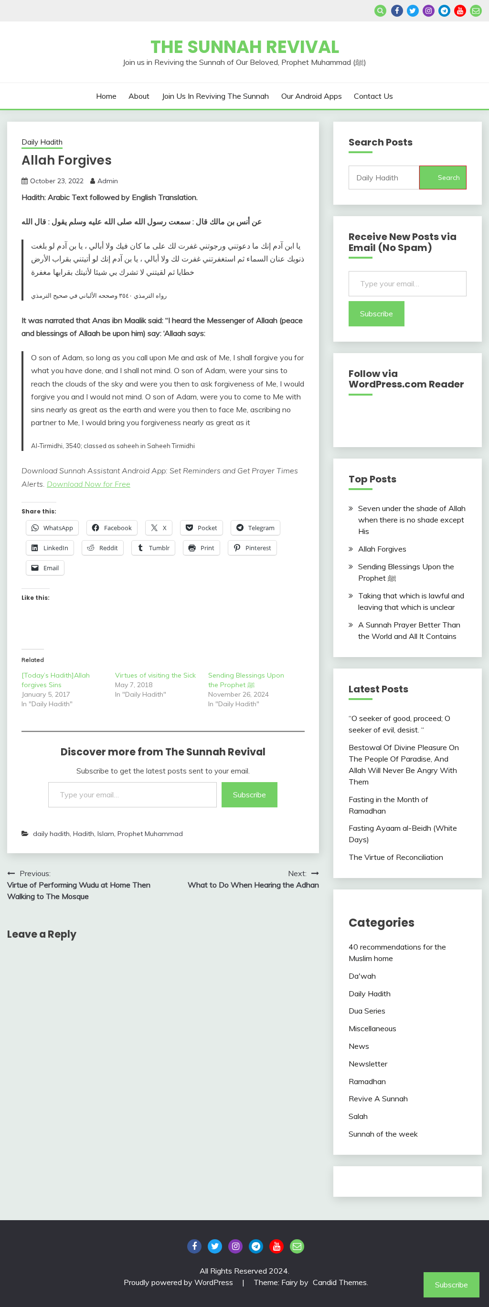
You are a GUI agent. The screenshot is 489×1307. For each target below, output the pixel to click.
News (359, 1046)
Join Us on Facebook (397, 11)
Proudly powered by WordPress (179, 1282)
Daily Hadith (42, 141)
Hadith (83, 833)
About (138, 96)
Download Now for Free (88, 484)
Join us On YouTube (460, 11)
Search (449, 177)
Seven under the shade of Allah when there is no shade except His (412, 519)
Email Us (476, 11)
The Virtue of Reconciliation (396, 857)
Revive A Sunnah (378, 1098)
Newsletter (368, 1063)
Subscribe (249, 794)
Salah (358, 1116)
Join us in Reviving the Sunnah (215, 96)
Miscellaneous (372, 1028)
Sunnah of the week (383, 1134)
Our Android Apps (311, 96)
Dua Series (367, 1010)
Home (106, 96)
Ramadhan (367, 1081)
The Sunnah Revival (244, 46)
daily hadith (51, 833)
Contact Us (373, 96)
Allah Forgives (382, 549)
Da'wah (362, 976)
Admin (107, 181)
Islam (105, 833)
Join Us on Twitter (413, 11)
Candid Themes (340, 1282)
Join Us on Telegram (444, 11)
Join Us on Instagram (429, 11)
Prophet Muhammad (150, 833)
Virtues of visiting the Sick (155, 675)
